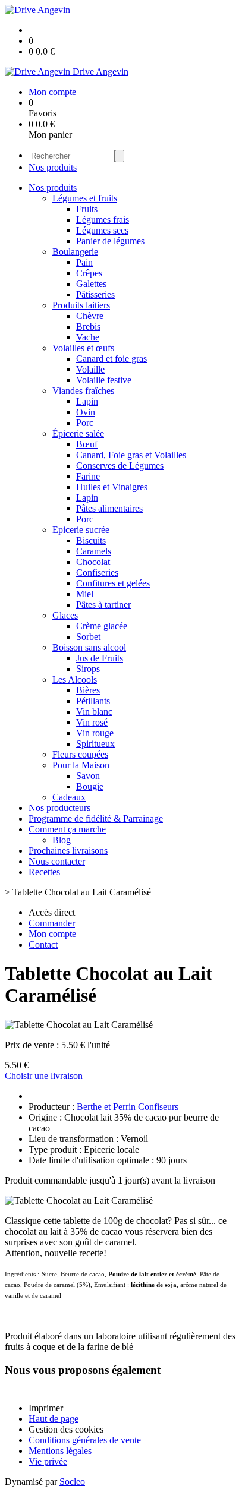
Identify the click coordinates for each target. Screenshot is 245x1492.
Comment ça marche (67, 829)
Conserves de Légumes (120, 465)
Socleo (72, 1482)
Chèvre (89, 316)
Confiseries (97, 572)
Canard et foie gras (111, 359)
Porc (84, 423)
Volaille (90, 369)
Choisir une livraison (44, 1076)
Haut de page (53, 1419)
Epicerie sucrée (80, 530)
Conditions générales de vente (85, 1440)
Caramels (93, 551)
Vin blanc (94, 711)
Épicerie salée (78, 433)
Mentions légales (60, 1451)
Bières (88, 690)
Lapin (87, 401)
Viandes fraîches (83, 391)
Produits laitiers (81, 305)
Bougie (89, 786)
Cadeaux (69, 797)
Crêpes (89, 273)
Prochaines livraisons (68, 851)
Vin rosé (92, 722)
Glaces (65, 615)
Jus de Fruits (99, 658)
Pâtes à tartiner (103, 605)
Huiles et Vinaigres (111, 487)
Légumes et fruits (84, 198)
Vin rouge (95, 733)
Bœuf (87, 444)
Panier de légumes (110, 241)
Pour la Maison (80, 765)
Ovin (85, 412)
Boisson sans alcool (89, 647)
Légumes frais (102, 220)
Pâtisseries (95, 294)
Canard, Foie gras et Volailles (131, 455)
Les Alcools (74, 679)
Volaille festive (103, 380)
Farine (88, 476)
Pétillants (93, 701)
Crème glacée (101, 626)
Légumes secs (102, 230)
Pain (84, 262)
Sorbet (88, 637)
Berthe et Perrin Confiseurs (127, 1107)
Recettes (44, 872)
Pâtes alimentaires (109, 508)
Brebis (88, 326)
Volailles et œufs (83, 348)
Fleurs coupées (80, 754)
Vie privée (48, 1461)
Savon (88, 776)
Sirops (88, 669)
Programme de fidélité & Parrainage (96, 818)
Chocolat (93, 562)
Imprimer (46, 1408)
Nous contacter (57, 861)
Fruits (87, 209)
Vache (87, 337)
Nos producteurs (59, 808)
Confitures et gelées (113, 583)
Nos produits (53, 167)
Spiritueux (95, 744)
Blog (61, 840)
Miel (84, 594)
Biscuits (91, 540)
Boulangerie (75, 252)
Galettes (91, 284)
